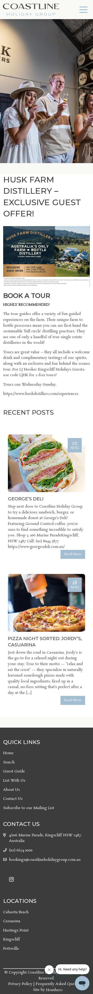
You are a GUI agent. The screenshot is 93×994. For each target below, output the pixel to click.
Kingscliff (11, 939)
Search (9, 762)
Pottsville (11, 948)
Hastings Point (16, 930)
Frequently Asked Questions (60, 984)
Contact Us (13, 798)
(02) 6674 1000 (21, 850)
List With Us (14, 780)
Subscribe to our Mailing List (28, 808)
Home (8, 753)
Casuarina (11, 921)
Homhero (54, 990)
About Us (11, 789)
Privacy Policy (20, 984)
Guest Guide (14, 771)
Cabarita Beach (16, 912)
